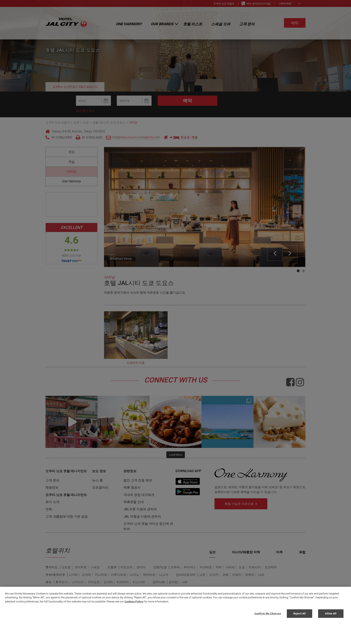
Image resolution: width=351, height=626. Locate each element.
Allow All (330, 613)
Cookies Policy (133, 601)
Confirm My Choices (267, 613)
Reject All (299, 613)
